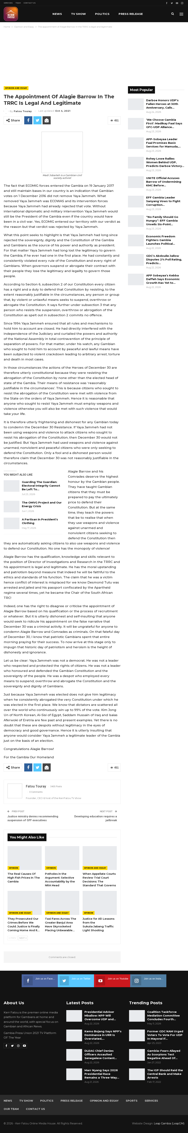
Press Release (131, 14)
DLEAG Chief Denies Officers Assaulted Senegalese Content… (100, 1054)
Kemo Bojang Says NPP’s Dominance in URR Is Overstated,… (103, 1035)
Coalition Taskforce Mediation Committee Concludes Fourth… (163, 1015)
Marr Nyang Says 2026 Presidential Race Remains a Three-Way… (101, 1073)
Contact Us (30, 3)
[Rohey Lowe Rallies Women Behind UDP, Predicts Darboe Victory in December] (136, 163)
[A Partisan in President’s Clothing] (11, 523)
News (57, 14)
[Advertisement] (94, 56)
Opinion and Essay (16, 88)
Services (8, 3)
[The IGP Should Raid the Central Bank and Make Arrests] (137, 1074)
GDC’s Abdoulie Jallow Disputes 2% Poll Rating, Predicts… (164, 259)
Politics (102, 14)
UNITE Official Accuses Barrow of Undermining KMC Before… (163, 181)
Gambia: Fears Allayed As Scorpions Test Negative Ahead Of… (163, 1054)
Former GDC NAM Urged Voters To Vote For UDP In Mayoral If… (165, 1035)
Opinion (13, 868)
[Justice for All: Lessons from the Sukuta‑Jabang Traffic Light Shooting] (100, 903)
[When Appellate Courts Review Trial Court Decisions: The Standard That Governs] (100, 858)
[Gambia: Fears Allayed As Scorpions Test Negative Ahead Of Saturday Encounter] (137, 1055)
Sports (132, 1100)
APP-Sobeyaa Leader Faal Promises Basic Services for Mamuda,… (163, 142)
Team (18, 3)
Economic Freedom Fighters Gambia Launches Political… (160, 240)
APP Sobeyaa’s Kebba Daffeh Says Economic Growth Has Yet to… (163, 279)
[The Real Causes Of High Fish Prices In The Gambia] (25, 858)
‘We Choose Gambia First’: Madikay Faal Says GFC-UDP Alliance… (164, 123)
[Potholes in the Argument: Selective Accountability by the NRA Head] (62, 858)
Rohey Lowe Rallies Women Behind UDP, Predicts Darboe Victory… (165, 162)
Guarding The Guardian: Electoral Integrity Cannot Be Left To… (41, 485)
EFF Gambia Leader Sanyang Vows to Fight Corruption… (163, 201)
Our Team (11, 1109)
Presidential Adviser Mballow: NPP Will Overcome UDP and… (100, 1015)
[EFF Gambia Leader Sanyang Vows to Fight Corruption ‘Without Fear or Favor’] (136, 201)
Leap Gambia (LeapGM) (169, 1123)
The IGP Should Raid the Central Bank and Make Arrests (165, 1073)
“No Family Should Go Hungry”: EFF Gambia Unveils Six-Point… (162, 220)
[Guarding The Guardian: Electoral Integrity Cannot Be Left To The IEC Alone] (11, 486)
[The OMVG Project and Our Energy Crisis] (11, 506)
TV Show (78, 14)
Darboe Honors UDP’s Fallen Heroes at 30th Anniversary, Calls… (162, 103)
